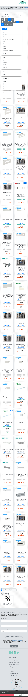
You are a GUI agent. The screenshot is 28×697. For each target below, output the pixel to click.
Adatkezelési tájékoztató (14, 657)
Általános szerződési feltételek (14, 659)
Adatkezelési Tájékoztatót (17, 640)
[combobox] (14, 631)
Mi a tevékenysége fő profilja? (6, 629)
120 (8, 24)
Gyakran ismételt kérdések (14, 664)
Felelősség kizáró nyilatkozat (14, 662)
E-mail (2, 623)
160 (11, 24)
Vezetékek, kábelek (20, 8)
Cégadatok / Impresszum (14, 666)
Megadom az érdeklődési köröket (14, 636)
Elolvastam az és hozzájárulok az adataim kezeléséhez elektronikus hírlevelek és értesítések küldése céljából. (14, 641)
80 (5, 24)
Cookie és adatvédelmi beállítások (14, 660)
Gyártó (4, 28)
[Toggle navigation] (3, 3)
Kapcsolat (14, 667)
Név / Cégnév (3, 618)
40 (2, 24)
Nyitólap (2, 10)
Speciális (15, 7)
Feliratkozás (14, 646)
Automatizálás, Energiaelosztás (4, 8)
